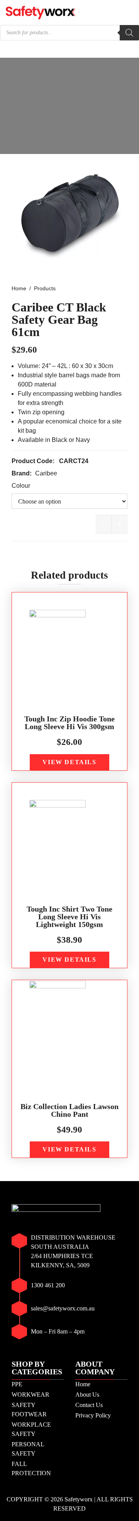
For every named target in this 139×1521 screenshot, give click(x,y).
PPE (17, 1384)
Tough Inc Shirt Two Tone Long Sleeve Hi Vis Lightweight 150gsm (69, 917)
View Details (69, 762)
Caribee (46, 473)
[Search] (129, 32)
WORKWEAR (30, 1394)
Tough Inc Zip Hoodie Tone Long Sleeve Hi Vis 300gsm (69, 722)
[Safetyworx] (40, 11)
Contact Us (89, 1405)
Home (82, 1384)
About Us (87, 1394)
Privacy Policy (93, 1415)
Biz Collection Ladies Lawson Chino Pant (69, 1110)
